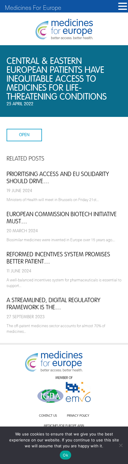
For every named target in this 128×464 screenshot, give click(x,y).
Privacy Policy (78, 416)
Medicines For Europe (33, 7)
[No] (121, 445)
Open (24, 135)
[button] (122, 6)
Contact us (48, 416)
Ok (65, 455)
